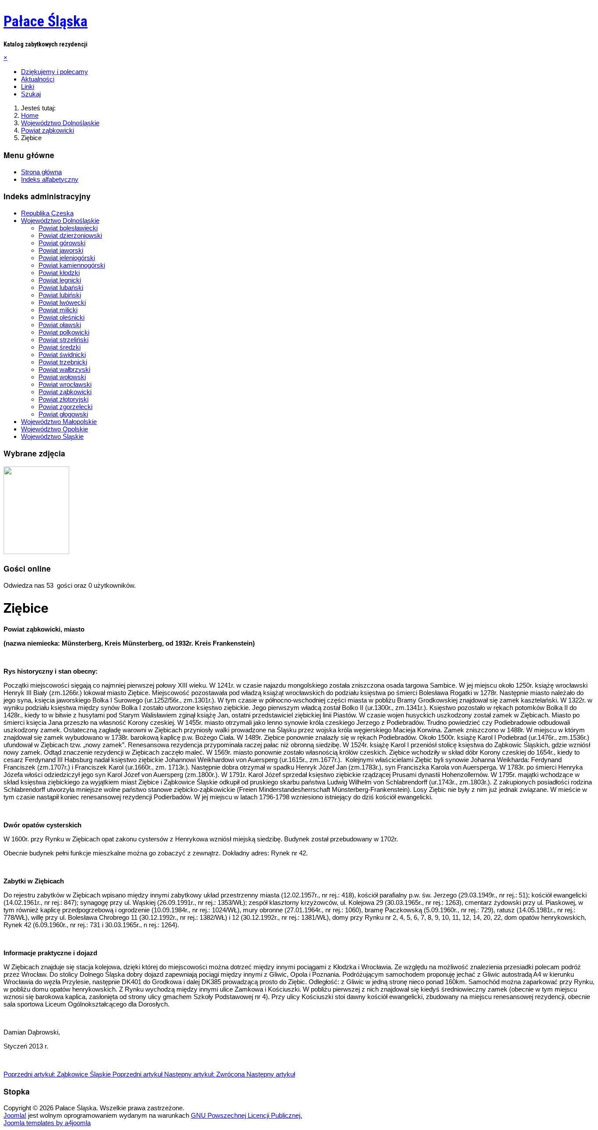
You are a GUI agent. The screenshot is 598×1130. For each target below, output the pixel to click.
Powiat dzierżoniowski (70, 235)
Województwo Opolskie (54, 429)
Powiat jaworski (61, 250)
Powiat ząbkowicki (65, 392)
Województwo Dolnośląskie (60, 220)
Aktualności (37, 79)
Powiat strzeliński (63, 339)
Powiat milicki (58, 310)
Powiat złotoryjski (63, 399)
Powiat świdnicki (62, 354)
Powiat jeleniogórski (67, 257)
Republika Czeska (47, 213)
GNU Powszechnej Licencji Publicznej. (246, 1115)
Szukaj (31, 94)
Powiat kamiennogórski (72, 265)
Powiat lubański (61, 287)
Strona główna (41, 172)
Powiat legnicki (60, 280)
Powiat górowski (62, 243)
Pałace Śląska (46, 21)
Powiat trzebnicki (63, 362)
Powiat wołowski (62, 377)
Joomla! (15, 1115)
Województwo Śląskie (52, 436)
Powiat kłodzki (59, 272)
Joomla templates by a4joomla (47, 1122)
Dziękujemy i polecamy (54, 71)
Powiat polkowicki (64, 332)
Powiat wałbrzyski (64, 369)
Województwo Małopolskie (59, 421)
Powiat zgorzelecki (65, 406)
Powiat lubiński (60, 295)
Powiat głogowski (63, 414)
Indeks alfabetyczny (49, 179)
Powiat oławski (60, 324)
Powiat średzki (60, 347)
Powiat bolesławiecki (68, 228)
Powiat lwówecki (62, 302)
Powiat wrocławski (65, 384)
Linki (27, 86)
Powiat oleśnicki (61, 317)
